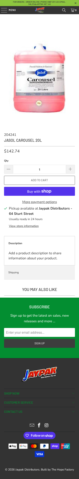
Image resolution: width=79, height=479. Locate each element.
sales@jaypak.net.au (39, 4)
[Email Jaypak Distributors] (32, 426)
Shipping (13, 272)
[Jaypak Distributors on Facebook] (39, 426)
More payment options (39, 202)
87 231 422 (54, 2)
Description (15, 243)
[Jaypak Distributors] (39, 10)
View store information (24, 226)
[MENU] (2, 10)
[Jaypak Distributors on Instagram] (47, 426)
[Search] (64, 10)
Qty (6, 161)
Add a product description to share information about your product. (35, 256)
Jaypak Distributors (27, 470)
